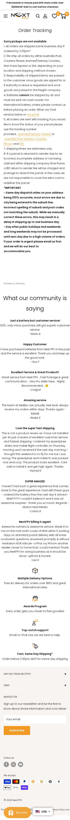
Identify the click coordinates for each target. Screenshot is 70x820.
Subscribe (16, 730)
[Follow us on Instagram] (13, 764)
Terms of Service (32, 813)
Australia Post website (19, 139)
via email (33, 114)
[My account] (45, 16)
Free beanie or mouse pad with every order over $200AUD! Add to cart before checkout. (35, 4)
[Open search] (38, 16)
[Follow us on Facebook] (6, 764)
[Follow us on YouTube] (20, 764)
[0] (53, 16)
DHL (21, 144)
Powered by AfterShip (14, 283)
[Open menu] (5, 16)
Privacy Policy (58, 809)
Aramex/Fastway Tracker (34, 134)
